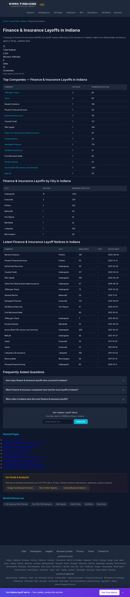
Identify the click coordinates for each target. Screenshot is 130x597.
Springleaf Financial (13, 144)
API (82, 12)
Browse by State (64, 551)
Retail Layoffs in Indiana (14, 453)
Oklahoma (89, 567)
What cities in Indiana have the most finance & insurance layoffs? (37, 399)
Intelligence (44, 12)
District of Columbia (74, 560)
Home (5, 21)
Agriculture (105, 581)
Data (24, 551)
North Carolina (120, 563)
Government (53, 581)
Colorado (50, 560)
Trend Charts (75, 504)
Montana (110, 563)
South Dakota (32, 570)
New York (74, 567)
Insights (49, 551)
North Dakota (12, 567)
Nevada (66, 567)
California (42, 560)
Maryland (59, 563)
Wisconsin (91, 570)
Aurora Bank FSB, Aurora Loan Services (21, 167)
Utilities (114, 581)
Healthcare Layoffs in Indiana (17, 450)
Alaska (9, 560)
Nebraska (22, 567)
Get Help (58, 12)
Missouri (91, 563)
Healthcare (23, 578)
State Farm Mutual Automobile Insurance (22, 133)
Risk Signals (61, 504)
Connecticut (60, 560)
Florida (95, 560)
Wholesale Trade (31, 581)
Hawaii (110, 560)
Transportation (60, 578)
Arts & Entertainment (78, 581)
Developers (35, 551)
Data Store (92, 12)
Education (43, 581)
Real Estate (64, 581)
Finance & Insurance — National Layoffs (22, 443)
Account (118, 12)
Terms (91, 551)
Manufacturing (11, 578)
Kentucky (28, 563)
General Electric (11, 139)
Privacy (80, 551)
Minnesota (83, 563)
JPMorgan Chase (12, 92)
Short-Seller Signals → (49, 488)
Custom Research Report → (75, 488)
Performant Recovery (14, 116)
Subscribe (80, 422)
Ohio (82, 567)
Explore (31, 12)
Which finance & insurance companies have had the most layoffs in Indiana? (42, 390)
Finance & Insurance (76, 578)
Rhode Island (118, 567)
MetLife (8, 173)
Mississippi (100, 563)
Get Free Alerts (109, 592)
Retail (31, 578)
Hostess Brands (11, 162)
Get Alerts (106, 12)
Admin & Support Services (65, 584)
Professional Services (93, 578)
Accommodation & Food (44, 578)
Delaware (87, 560)
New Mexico (57, 567)
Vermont (71, 570)
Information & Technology (114, 578)
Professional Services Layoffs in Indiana (22, 464)
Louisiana (37, 563)
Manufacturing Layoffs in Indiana (19, 446)
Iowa (116, 560)
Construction (18, 581)
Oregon (97, 567)
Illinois (6, 563)
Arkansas (25, 560)
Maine (66, 563)
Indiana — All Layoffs (13, 440)
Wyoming (111, 570)
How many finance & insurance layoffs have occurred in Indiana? (36, 380)
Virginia (64, 570)
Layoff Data (14, 21)
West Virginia (101, 570)
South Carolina (20, 570)
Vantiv (7, 98)
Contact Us (103, 551)
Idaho (121, 560)
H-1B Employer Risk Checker (16, 504)
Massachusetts (48, 563)
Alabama (16, 560)
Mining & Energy (93, 581)
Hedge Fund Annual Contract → (21, 488)
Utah (57, 570)
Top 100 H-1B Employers (42, 504)
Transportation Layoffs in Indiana (19, 460)
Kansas (20, 563)
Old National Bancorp (13, 150)
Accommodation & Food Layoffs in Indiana (23, 457)
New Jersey (46, 567)
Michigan (73, 563)
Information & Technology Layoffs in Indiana (24, 467)
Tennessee (43, 570)
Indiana (23, 21)
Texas (52, 570)
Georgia (103, 560)
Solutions (71, 12)
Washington (80, 570)
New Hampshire (34, 567)
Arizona (34, 560)
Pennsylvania (107, 567)
